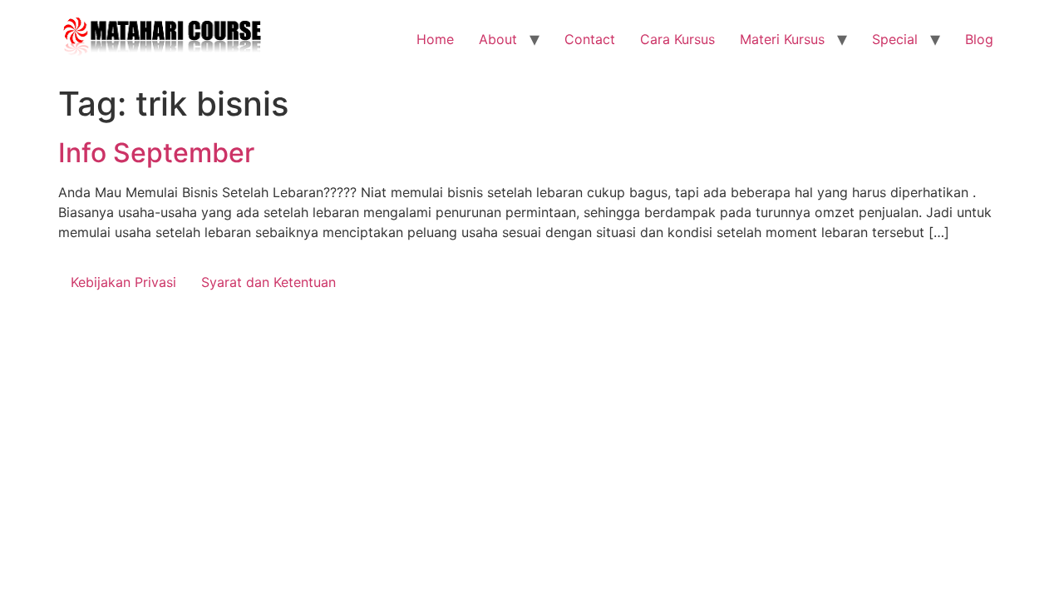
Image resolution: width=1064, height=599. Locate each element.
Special (895, 39)
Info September (156, 152)
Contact (589, 39)
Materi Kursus (782, 39)
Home (435, 39)
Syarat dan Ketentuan (268, 282)
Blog (979, 39)
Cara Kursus (677, 39)
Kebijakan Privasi (123, 282)
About (498, 39)
